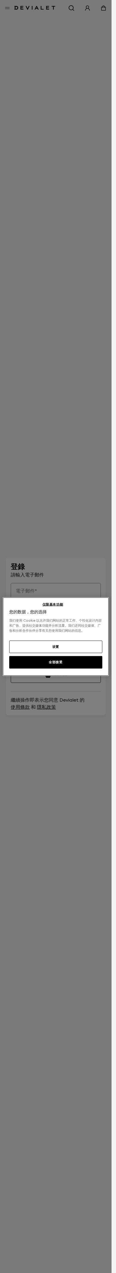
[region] (56, 636)
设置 (55, 646)
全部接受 (55, 662)
